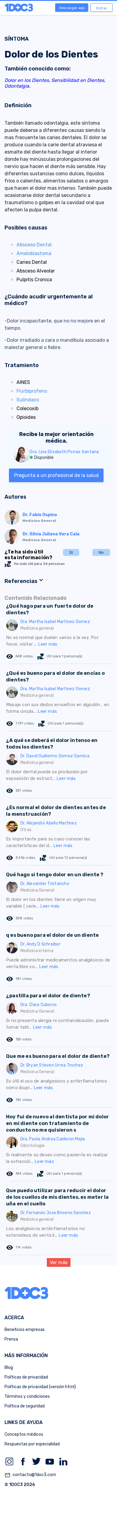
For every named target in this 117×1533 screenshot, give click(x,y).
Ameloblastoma (33, 253)
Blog (8, 1367)
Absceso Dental (34, 245)
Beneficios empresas (24, 1329)
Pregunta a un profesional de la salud (56, 475)
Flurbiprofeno (31, 391)
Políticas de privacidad (26, 1377)
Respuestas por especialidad (32, 1444)
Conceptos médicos (23, 1434)
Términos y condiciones (27, 1396)
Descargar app (72, 8)
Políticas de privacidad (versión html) (40, 1386)
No (101, 552)
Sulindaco (27, 400)
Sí (71, 552)
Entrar (101, 8)
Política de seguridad (24, 1406)
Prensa (11, 1339)
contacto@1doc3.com (30, 1475)
